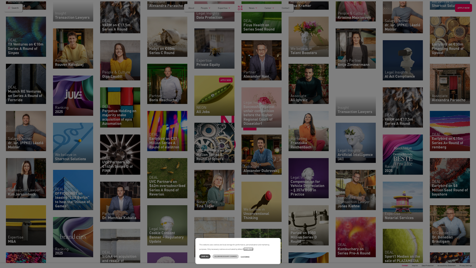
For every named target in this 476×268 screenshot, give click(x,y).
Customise (245, 257)
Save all (204, 256)
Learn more (248, 249)
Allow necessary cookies (225, 256)
